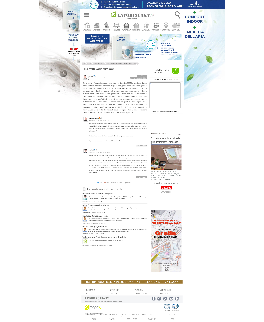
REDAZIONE (88, 294)
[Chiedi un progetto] (106, 27)
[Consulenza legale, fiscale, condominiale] (156, 27)
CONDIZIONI (91, 319)
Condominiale (93, 118)
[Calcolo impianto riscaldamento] (126, 27)
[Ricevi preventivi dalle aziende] (86, 27)
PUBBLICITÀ (139, 290)
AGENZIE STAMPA (166, 290)
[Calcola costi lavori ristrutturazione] (96, 27)
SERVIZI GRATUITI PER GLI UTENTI (166, 79)
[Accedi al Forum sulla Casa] (146, 27)
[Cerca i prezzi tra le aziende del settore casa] (166, 27)
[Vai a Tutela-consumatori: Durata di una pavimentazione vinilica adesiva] (85, 243)
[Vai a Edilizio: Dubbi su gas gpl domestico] (84, 232)
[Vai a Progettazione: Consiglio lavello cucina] (84, 221)
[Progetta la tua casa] (132, 283)
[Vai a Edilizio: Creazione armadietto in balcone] (84, 210)
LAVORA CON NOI (141, 294)
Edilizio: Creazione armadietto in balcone (95, 205)
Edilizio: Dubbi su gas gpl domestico (94, 227)
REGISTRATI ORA (161, 70)
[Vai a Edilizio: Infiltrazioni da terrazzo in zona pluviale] (85, 200)
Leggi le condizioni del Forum (114, 182)
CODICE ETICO (132, 319)
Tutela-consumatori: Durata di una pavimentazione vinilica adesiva (104, 237)
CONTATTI (113, 294)
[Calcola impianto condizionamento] (136, 27)
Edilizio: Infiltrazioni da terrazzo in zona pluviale (97, 194)
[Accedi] (175, 73)
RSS (172, 319)
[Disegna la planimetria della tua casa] (116, 27)
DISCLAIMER (152, 319)
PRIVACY (112, 319)
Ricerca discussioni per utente (96, 76)
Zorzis (91, 150)
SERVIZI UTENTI (90, 290)
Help (100, 182)
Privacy (128, 182)
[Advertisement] (114, 262)
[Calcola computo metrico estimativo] (175, 27)
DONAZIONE (164, 294)
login (142, 76)
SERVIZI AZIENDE (115, 290)
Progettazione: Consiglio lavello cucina (95, 216)
